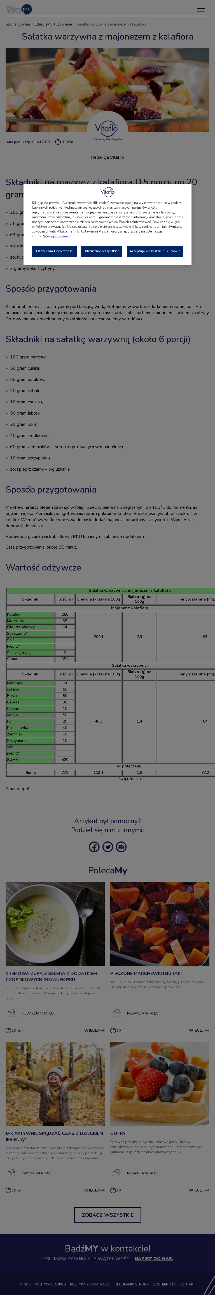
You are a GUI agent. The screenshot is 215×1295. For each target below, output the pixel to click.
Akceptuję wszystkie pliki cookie (155, 251)
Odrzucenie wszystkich (101, 251)
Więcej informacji (56, 236)
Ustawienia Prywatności (54, 251)
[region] (107, 224)
